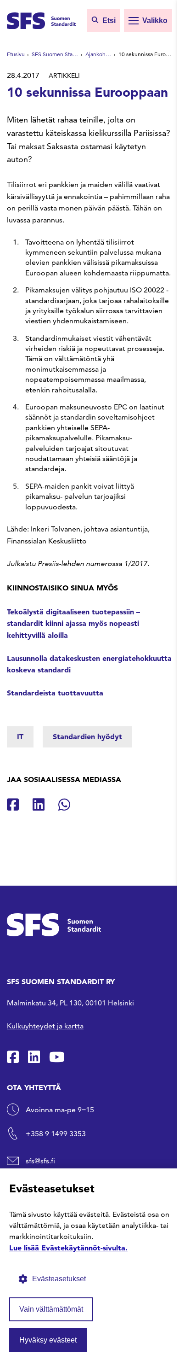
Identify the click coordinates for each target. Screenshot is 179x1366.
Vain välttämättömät (51, 1309)
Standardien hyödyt (87, 736)
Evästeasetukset (59, 1279)
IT (20, 736)
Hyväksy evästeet (48, 1340)
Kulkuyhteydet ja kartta (45, 1026)
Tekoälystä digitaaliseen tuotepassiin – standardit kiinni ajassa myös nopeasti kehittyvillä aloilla (73, 623)
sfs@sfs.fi (40, 1160)
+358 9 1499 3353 (56, 1133)
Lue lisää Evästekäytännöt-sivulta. (68, 1247)
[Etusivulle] (41, 19)
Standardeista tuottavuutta (55, 692)
